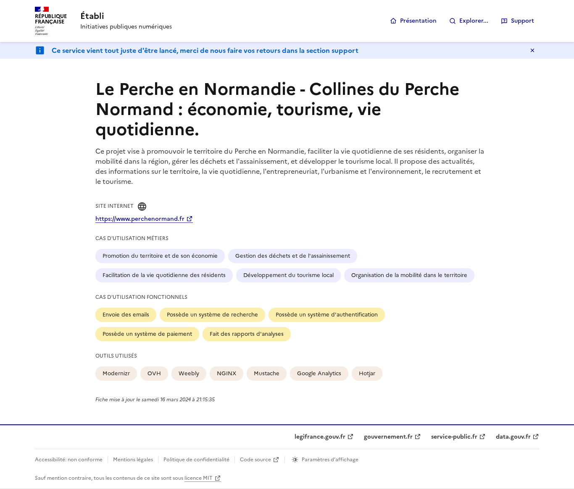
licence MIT (198, 478)
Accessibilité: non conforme (69, 459)
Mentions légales (133, 459)
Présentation (418, 20)
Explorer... (473, 20)
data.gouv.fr (513, 436)
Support (522, 20)
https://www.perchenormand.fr (139, 218)
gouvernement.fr (388, 436)
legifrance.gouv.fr (320, 436)
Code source (255, 459)
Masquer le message (532, 50)
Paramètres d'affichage (330, 459)
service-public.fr (454, 436)
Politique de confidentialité (196, 459)
